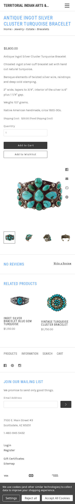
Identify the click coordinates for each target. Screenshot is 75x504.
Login (7, 445)
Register (9, 450)
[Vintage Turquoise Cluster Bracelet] (56, 303)
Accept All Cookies (57, 498)
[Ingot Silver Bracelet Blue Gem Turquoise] (19, 301)
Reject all (31, 498)
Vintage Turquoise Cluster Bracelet (54, 323)
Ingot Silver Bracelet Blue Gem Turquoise (18, 321)
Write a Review (62, 263)
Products (10, 353)
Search (47, 353)
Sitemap (9, 463)
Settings (11, 498)
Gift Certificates (14, 458)
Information (29, 353)
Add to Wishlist (25, 154)
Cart (60, 353)
